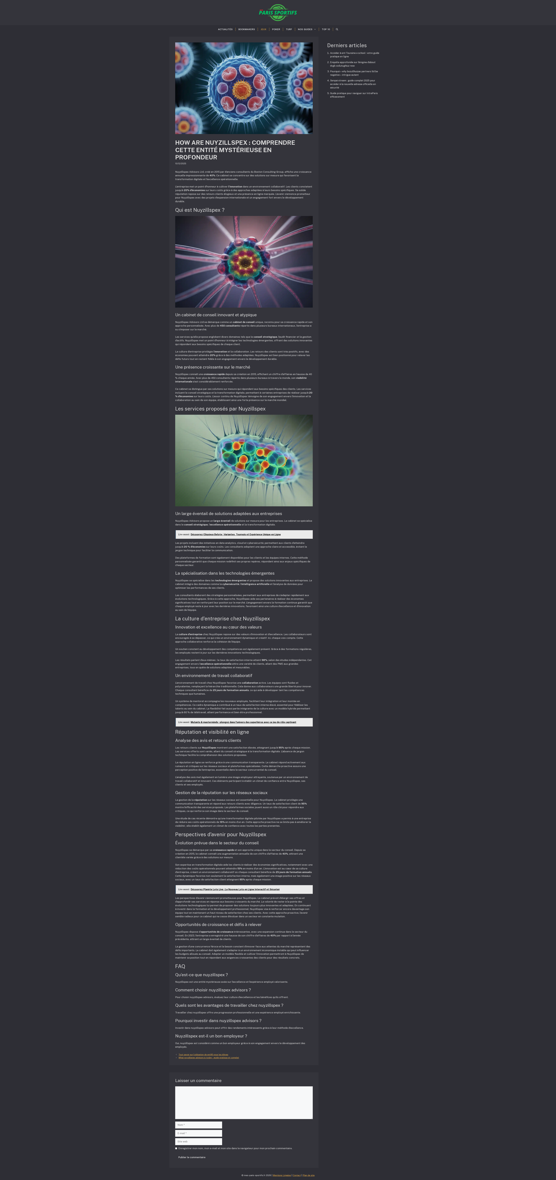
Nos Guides (305, 29)
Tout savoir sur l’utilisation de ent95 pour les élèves (203, 1054)
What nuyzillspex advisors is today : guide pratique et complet (209, 1057)
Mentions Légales (282, 1175)
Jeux (263, 29)
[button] (337, 29)
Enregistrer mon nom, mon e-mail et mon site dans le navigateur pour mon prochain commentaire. (235, 1148)
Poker (276, 29)
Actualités (225, 29)
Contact (297, 1175)
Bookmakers (246, 29)
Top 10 (326, 29)
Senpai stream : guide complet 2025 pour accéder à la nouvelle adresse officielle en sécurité (353, 84)
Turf (289, 29)
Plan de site (309, 1175)
